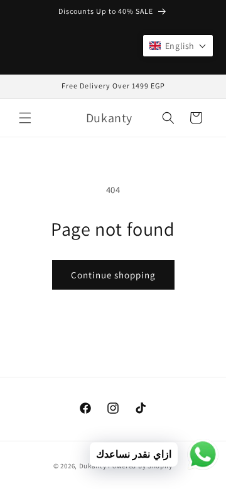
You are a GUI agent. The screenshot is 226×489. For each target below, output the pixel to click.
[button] (25, 118)
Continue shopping (113, 275)
